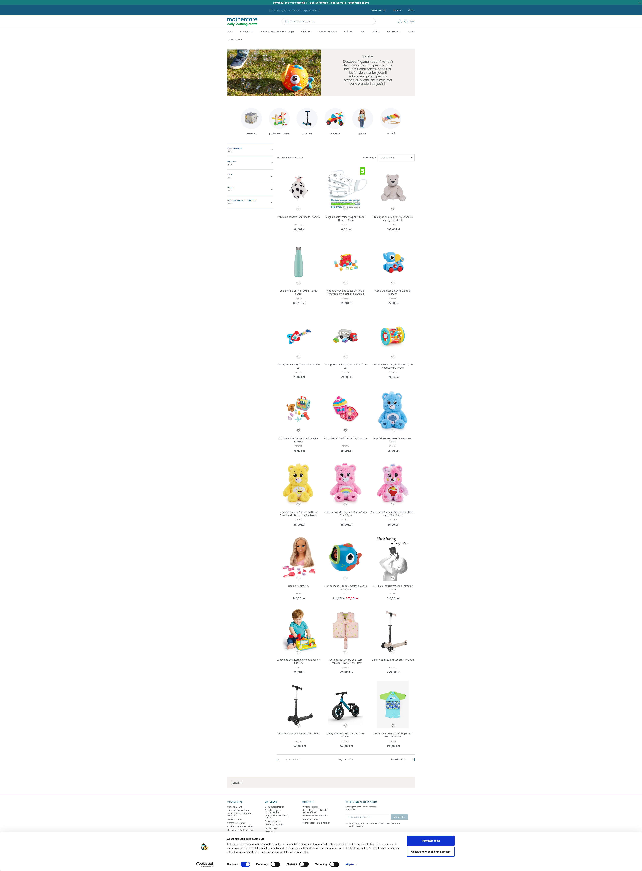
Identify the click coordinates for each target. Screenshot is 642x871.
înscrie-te (399, 817)
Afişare (349, 864)
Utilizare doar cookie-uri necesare (431, 851)
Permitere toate (431, 840)
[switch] (275, 864)
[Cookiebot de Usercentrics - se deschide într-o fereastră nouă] (205, 864)
